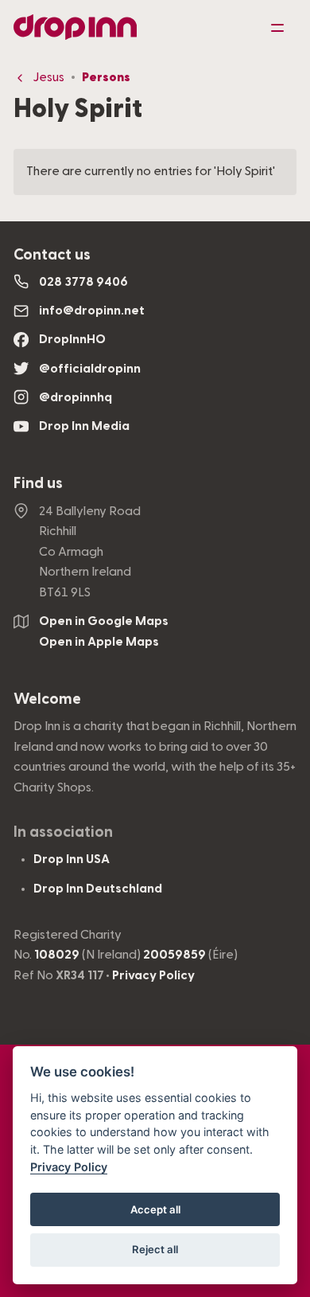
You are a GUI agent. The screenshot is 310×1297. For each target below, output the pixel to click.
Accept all (155, 1209)
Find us (38, 483)
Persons (106, 77)
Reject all (155, 1249)
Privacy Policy (153, 975)
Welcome (47, 699)
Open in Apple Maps (99, 641)
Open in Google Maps (104, 621)
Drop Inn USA (71, 859)
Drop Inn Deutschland (97, 888)
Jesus (48, 77)
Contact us (52, 255)
